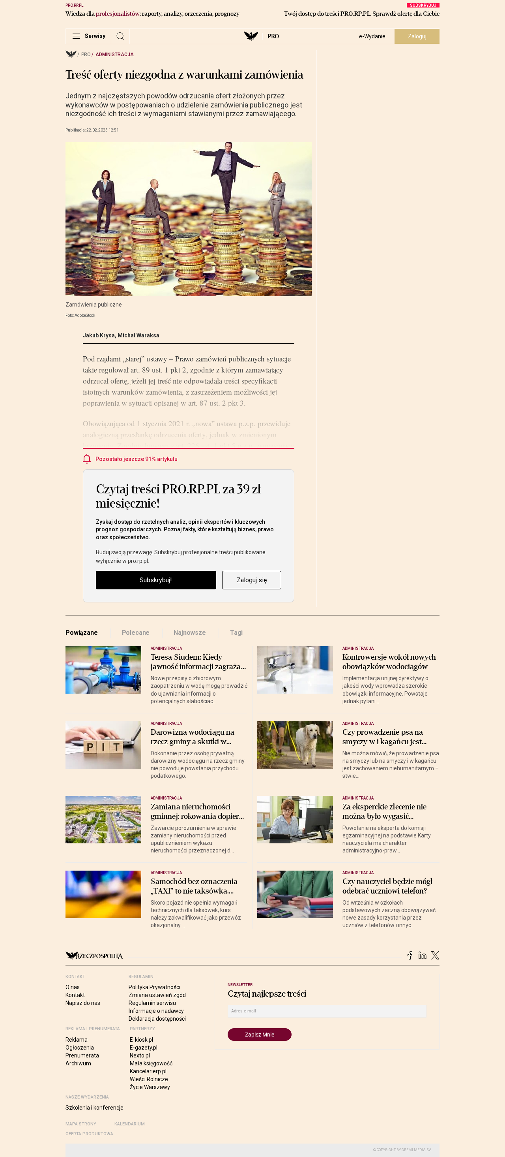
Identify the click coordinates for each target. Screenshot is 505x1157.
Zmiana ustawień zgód (157, 995)
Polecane (136, 632)
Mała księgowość (151, 1063)
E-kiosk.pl (141, 1040)
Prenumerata (82, 1055)
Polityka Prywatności (154, 987)
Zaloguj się (252, 580)
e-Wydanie (372, 36)
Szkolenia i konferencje (94, 1107)
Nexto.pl (140, 1055)
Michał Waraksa (138, 335)
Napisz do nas (82, 1003)
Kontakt (75, 995)
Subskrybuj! (156, 580)
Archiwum (78, 1063)
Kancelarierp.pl (148, 1071)
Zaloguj (417, 36)
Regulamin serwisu (152, 1003)
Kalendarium (129, 1124)
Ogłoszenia (79, 1047)
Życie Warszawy (150, 1087)
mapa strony (80, 1124)
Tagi (236, 632)
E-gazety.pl (143, 1047)
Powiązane (81, 632)
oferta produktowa (89, 1133)
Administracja (114, 54)
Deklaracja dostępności (157, 1019)
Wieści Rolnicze (149, 1079)
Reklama (76, 1040)
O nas (72, 987)
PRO (273, 36)
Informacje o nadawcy (156, 1011)
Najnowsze (190, 632)
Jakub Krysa (99, 335)
